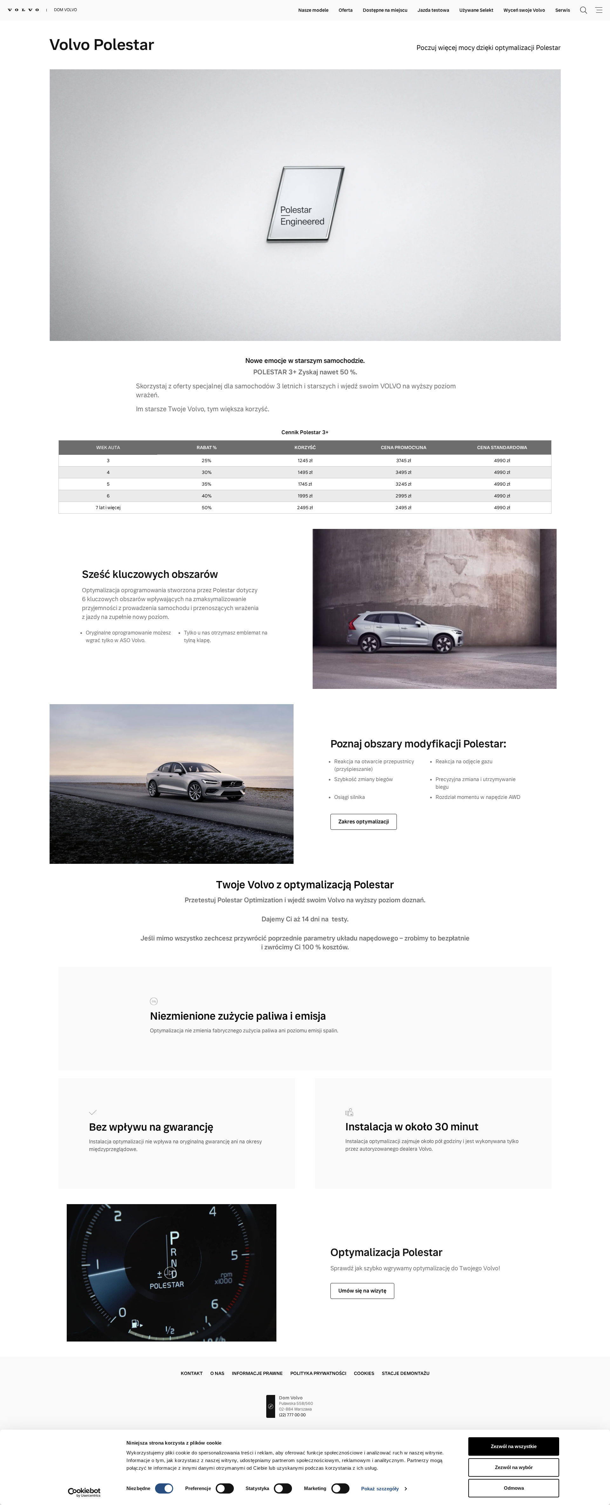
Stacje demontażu (406, 1373)
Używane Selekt (476, 10)
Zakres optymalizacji (363, 821)
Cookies (364, 1373)
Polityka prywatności (318, 1373)
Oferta (346, 10)
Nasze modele (313, 10)
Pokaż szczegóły (380, 1488)
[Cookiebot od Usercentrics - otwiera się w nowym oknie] (84, 1492)
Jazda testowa (433, 10)
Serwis (562, 10)
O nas (217, 1373)
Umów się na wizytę (362, 1290)
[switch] (225, 1488)
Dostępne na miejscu (385, 10)
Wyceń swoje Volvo (524, 10)
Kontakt (192, 1373)
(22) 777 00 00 (292, 1415)
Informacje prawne (257, 1373)
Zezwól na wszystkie (514, 1446)
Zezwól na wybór (514, 1467)
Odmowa (514, 1488)
